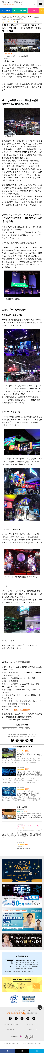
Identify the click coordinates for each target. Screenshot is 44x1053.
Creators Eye (26, 16)
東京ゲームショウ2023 (9, 728)
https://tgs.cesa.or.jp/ (22, 709)
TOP (39, 1008)
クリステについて (33, 1024)
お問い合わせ (33, 1029)
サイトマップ (11, 1029)
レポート (16, 16)
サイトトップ (6, 16)
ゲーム (21, 728)
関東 (27, 728)
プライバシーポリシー (11, 1024)
